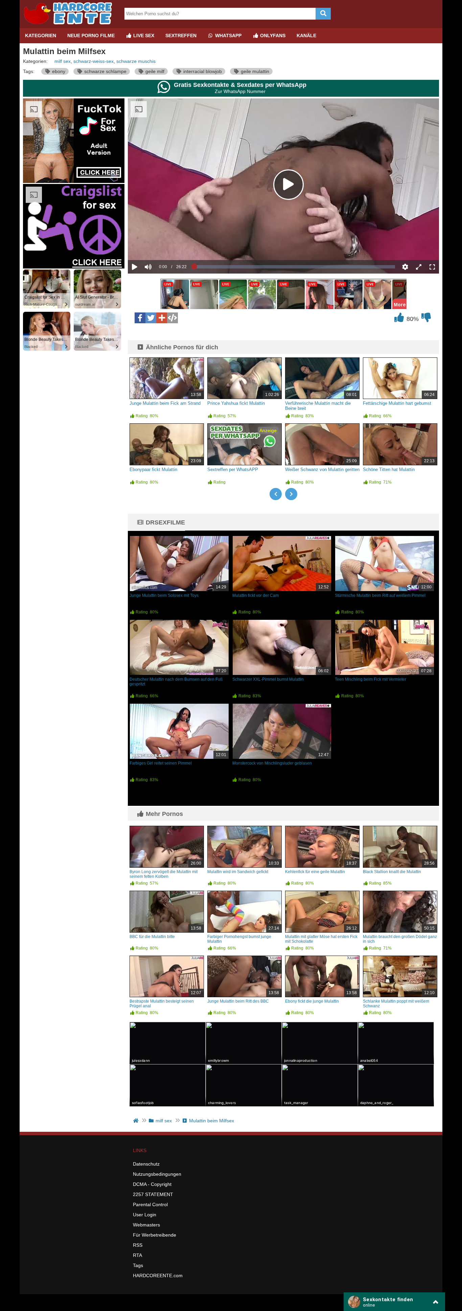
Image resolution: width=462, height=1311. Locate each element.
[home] (136, 1121)
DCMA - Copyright (152, 1184)
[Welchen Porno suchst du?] (323, 14)
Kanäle (306, 35)
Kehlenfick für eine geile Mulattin (315, 871)
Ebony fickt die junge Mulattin (312, 1001)
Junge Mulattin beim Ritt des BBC (238, 1001)
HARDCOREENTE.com (158, 1275)
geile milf (154, 71)
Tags (138, 1265)
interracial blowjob (202, 71)
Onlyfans (272, 35)
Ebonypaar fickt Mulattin (153, 469)
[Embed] (172, 317)
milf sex (62, 61)
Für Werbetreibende (154, 1235)
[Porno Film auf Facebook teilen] (140, 317)
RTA (137, 1255)
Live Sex (143, 35)
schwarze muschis (136, 61)
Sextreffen (181, 35)
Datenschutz (146, 1164)
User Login (144, 1214)
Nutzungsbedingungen (157, 1174)
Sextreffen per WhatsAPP (232, 469)
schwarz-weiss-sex (93, 61)
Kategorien (40, 35)
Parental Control (150, 1204)
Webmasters (146, 1224)
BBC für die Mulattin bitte (152, 936)
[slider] (159, 245)
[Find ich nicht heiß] (426, 319)
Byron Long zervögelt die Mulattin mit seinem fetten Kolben (164, 874)
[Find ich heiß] (399, 319)
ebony (58, 71)
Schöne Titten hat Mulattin (389, 469)
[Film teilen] (161, 317)
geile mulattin (254, 71)
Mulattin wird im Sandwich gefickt (237, 871)
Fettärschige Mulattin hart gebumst (397, 403)
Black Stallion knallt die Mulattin (392, 871)
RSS (137, 1245)
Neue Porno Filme (91, 35)
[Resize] (418, 267)
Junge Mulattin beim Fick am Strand (165, 403)
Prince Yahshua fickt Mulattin (236, 403)
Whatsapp (227, 35)
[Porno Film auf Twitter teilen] (150, 317)
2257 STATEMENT (153, 1194)
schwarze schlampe (104, 71)
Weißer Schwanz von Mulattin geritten (322, 469)
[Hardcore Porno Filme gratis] (70, 25)
